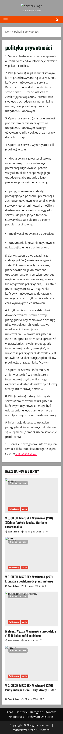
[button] (5, 19)
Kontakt (51, 712)
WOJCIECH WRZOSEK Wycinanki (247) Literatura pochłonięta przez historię (29, 578)
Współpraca (16, 717)
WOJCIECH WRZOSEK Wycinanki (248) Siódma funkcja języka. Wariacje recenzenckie (29, 522)
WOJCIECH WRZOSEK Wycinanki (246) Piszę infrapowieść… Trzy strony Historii (31, 689)
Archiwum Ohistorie (40, 717)
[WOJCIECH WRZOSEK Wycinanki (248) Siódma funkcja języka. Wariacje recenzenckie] (31, 495)
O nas (9, 712)
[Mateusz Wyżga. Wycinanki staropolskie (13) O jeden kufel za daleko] (31, 609)
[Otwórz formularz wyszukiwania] (57, 19)
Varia (24, 508)
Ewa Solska (13, 531)
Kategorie (36, 712)
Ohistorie (22, 712)
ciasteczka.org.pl (26, 453)
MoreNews (20, 730)
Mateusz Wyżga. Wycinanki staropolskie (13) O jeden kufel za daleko (30, 633)
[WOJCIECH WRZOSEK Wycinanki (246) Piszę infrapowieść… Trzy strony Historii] (31, 663)
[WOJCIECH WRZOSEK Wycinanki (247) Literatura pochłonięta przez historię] (31, 554)
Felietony (14, 508)
